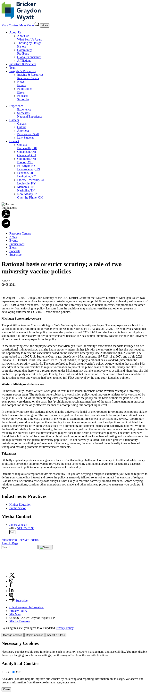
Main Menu (26, 25)
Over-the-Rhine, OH (30, 197)
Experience (16, 106)
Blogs (20, 92)
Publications (24, 88)
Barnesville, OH (27, 148)
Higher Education (20, 504)
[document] (75, 666)
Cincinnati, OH (26, 151)
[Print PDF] (6, 217)
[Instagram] (11, 581)
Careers (14, 120)
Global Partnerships (29, 57)
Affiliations (24, 60)
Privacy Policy (18, 610)
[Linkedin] (11, 590)
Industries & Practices (22, 64)
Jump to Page (10, 543)
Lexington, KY (26, 176)
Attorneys (23, 130)
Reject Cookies (34, 635)
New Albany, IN (27, 194)
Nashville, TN (26, 190)
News (20, 81)
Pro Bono (23, 53)
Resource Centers (28, 78)
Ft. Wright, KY (26, 165)
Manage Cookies (12, 635)
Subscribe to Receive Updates (20, 539)
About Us (15, 32)
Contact (14, 141)
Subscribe (23, 99)
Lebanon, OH (25, 172)
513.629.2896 (25, 528)
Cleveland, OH (26, 155)
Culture (21, 127)
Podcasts (22, 95)
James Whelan (18, 524)
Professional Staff (28, 134)
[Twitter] (12, 576)
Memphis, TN (26, 187)
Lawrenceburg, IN (28, 169)
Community (24, 50)
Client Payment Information (26, 607)
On (8, 672)
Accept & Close (56, 635)
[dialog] (75, 631)
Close (6, 689)
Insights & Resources (22, 71)
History (21, 46)
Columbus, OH (26, 158)
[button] (6, 226)
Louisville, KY (26, 183)
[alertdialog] (75, 666)
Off (18, 672)
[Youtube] (11, 595)
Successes (23, 113)
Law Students (25, 137)
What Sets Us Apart (29, 39)
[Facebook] (10, 586)
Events (21, 85)
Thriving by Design (29, 43)
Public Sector (17, 508)
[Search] (37, 25)
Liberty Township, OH (31, 180)
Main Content (10, 25)
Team (12, 67)
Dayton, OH (25, 162)
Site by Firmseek (19, 621)
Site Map (15, 614)
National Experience (29, 116)
